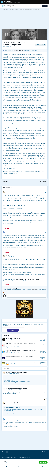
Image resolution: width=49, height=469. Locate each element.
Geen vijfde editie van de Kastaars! (13, 338)
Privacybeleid (13, 455)
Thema (7, 455)
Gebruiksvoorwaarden (30, 462)
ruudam (7, 191)
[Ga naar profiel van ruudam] (4, 192)
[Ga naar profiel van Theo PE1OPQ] (4, 389)
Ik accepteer (43, 462)
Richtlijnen (10, 464)
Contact (18, 455)
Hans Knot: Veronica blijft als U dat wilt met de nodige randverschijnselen (21, 362)
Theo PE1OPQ (18, 376)
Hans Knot (21, 50)
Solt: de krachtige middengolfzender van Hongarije (16, 372)
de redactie (10, 339)
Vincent (7, 403)
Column (15, 363)
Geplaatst (14, 373)
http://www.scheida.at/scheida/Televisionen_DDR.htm (27, 279)
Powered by (24, 457)
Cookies (22, 455)
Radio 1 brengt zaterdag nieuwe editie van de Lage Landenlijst (19, 356)
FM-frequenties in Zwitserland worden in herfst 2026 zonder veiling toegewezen (20, 344)
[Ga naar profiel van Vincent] (4, 403)
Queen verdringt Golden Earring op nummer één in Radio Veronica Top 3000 (21, 351)
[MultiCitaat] (3, 229)
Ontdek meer (2, 2)
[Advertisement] (24, 19)
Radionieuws (16, 339)
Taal (3, 455)
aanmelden (34, 289)
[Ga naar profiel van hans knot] (3, 50)
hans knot (16, 50)
